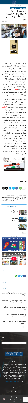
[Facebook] (16, 188)
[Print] (3, 188)
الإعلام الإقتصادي (14, 8)
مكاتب (16, 89)
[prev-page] (25, 233)
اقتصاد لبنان (18, 5)
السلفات (4, 107)
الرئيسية (24, 5)
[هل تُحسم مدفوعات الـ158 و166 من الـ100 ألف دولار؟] (23, 227)
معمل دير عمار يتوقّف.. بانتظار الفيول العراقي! (21, 198)
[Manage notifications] (4, 399)
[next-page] (23, 233)
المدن (25, 181)
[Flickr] (15, 391)
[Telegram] (10, 188)
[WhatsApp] (20, 188)
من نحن (15, 397)
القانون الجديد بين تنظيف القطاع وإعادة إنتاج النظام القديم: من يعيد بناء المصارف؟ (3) (18, 219)
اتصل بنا (11, 397)
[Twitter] (13, 188)
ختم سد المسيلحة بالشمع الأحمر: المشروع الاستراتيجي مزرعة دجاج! (8, 199)
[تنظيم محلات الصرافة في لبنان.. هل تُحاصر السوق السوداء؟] (23, 212)
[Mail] (11, 391)
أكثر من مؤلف (4, 206)
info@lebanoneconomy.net (11, 381)
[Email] (6, 188)
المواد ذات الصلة (12, 206)
